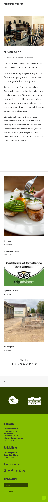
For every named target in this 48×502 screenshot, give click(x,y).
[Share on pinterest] (21, 364)
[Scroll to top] (44, 497)
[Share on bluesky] (29, 364)
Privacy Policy (9, 457)
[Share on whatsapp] (27, 364)
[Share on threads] (18, 364)
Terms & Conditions (11, 455)
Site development (9, 347)
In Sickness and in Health (11, 251)
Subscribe (10, 492)
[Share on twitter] (15, 364)
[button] (43, 4)
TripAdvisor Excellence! (11, 291)
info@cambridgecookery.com (14, 438)
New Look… (7, 241)
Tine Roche (30, 57)
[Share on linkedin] (24, 364)
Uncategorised (20, 57)
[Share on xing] (32, 364)
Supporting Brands (10, 453)
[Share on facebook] (12, 364)
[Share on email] (35, 364)
